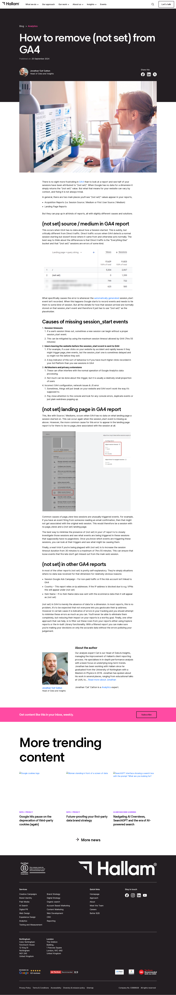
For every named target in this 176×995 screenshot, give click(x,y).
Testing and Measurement (30, 925)
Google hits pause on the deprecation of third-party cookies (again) (36, 820)
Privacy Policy (25, 988)
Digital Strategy (53, 898)
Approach (94, 898)
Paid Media (24, 902)
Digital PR (23, 909)
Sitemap (90, 988)
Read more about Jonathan (102, 679)
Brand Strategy (53, 894)
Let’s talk (166, 4)
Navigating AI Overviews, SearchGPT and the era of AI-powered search (132, 820)
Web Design (24, 913)
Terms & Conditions (41, 988)
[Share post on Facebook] (143, 74)
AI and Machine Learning (124, 812)
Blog (21, 26)
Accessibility (56, 988)
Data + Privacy (26, 812)
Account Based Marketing (58, 905)
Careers (93, 909)
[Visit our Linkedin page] (139, 895)
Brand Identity (25, 898)
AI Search (23, 905)
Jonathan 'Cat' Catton (40, 71)
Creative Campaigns (28, 894)
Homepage (94, 894)
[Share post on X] (155, 74)
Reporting (51, 921)
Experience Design (27, 917)
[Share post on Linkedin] (149, 74)
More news (90, 840)
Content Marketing (55, 909)
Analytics (33, 26)
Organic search (53, 902)
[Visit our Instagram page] (133, 895)
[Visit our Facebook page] (127, 895)
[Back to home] (10, 4)
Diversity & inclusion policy (74, 988)
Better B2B (95, 913)
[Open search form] (153, 4)
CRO (49, 917)
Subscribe (146, 714)
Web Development (55, 913)
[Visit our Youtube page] (145, 895)
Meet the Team (96, 905)
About (92, 902)
